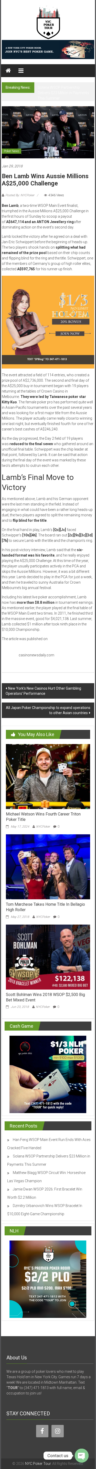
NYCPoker (43, 826)
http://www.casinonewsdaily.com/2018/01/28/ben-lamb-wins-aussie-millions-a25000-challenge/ (43, 649)
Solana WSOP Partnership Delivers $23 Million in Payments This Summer (63, 92)
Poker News (11, 151)
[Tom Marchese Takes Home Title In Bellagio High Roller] (48, 866)
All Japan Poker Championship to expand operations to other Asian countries (48, 710)
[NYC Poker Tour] (8, 70)
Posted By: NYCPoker (19, 195)
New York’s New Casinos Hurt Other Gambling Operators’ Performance (43, 691)
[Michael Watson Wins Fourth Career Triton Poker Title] (48, 776)
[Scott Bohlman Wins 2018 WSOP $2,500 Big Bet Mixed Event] (48, 956)
